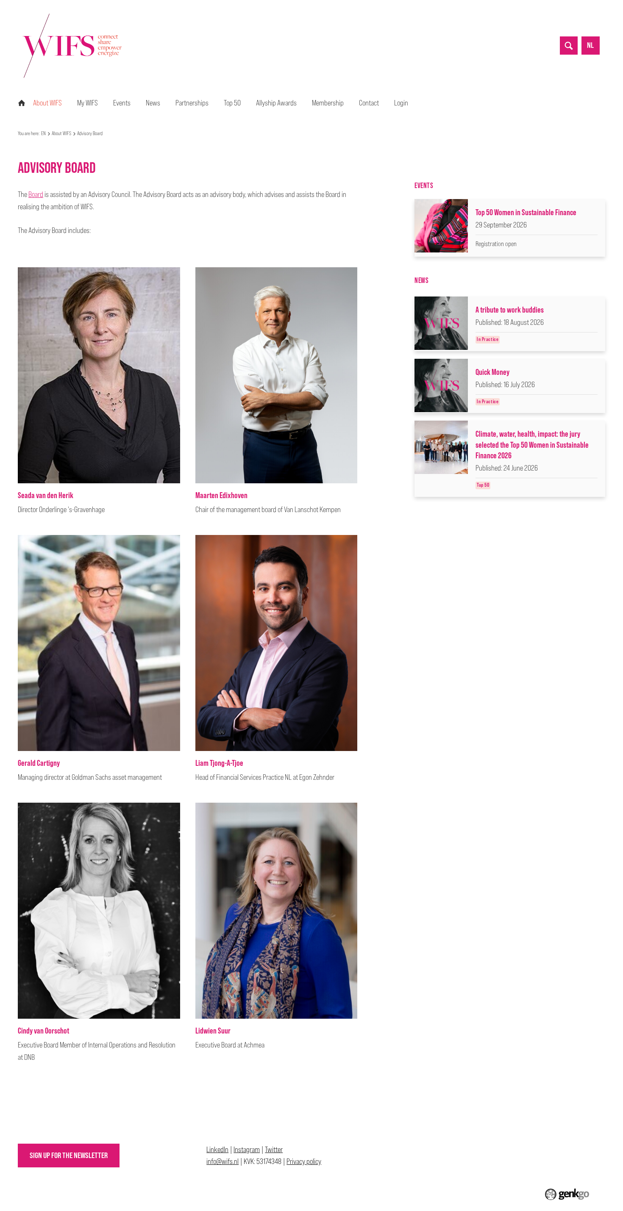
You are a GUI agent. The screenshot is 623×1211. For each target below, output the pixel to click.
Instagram (247, 1149)
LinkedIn (217, 1149)
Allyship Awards (276, 102)
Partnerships (192, 102)
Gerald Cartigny (39, 763)
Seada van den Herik (45, 495)
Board (35, 194)
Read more (509, 324)
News (153, 102)
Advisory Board (90, 133)
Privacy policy (303, 1161)
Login (401, 102)
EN (21, 103)
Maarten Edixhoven (221, 495)
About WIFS (47, 102)
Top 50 (232, 102)
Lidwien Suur (213, 1030)
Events (122, 102)
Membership (328, 102)
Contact (369, 102)
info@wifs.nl (222, 1161)
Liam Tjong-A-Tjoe (219, 763)
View (509, 228)
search (569, 45)
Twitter (274, 1149)
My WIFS (87, 102)
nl (590, 45)
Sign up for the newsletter (69, 1155)
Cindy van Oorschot (43, 1030)
